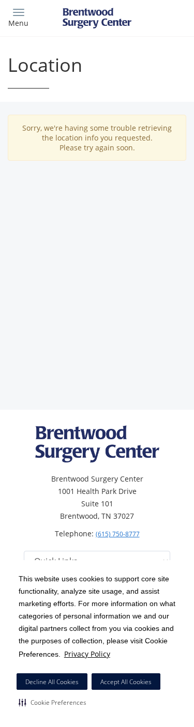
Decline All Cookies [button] (52, 681)
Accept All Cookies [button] (126, 681)
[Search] (164, 16)
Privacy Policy (87, 654)
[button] (52, 702)
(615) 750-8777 (118, 534)
